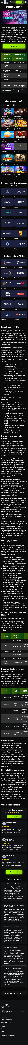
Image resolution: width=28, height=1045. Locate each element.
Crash (16, 105)
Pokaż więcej (14, 871)
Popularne (3, 105)
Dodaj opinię (14, 816)
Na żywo (10, 105)
